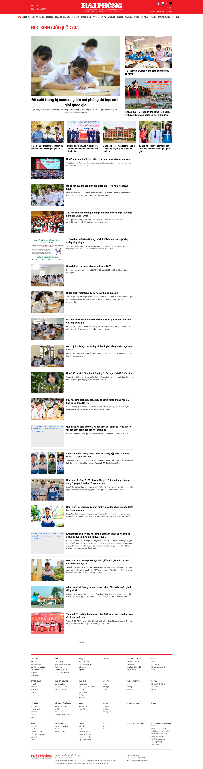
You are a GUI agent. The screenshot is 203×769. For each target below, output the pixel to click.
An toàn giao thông (85, 737)
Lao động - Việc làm (85, 664)
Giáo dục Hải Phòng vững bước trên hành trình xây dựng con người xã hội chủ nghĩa (147, 113)
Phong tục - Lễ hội (61, 706)
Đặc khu (129, 689)
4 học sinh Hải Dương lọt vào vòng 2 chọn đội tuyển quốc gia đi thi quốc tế (98, 589)
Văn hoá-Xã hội (60, 731)
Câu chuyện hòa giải (157, 736)
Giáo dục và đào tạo (133, 662)
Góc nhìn (49, 17)
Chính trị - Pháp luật (61, 726)
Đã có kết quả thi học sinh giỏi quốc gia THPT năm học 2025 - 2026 (98, 187)
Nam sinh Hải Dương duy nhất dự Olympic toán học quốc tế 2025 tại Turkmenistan (99, 508)
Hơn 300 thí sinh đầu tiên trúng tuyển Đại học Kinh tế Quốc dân (99, 373)
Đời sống (153, 17)
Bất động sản (86, 17)
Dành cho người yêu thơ (87, 687)
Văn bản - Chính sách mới (158, 728)
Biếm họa (82, 697)
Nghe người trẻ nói (85, 740)
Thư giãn (82, 695)
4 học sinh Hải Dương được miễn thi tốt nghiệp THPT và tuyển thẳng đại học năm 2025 (98, 455)
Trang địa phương (132, 17)
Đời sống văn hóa (60, 684)
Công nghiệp (59, 662)
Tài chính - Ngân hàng (62, 672)
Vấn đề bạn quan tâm (157, 739)
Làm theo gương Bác (38, 667)
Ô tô (104, 726)
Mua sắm (34, 712)
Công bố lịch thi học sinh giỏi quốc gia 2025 (88, 266)
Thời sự (81, 729)
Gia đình (34, 706)
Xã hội (41, 17)
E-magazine (160, 11)
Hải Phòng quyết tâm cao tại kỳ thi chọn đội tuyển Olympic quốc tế (47, 147)
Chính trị (26, 17)
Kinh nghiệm (107, 712)
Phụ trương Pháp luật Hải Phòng (160, 724)
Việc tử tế (82, 670)
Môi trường (82, 667)
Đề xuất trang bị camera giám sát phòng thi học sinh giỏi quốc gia (75, 102)
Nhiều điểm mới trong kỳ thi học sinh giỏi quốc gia (92, 292)
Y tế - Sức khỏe (84, 662)
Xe (103, 723)
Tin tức (33, 662)
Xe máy (105, 729)
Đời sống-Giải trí (84, 731)
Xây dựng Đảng (36, 664)
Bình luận (106, 687)
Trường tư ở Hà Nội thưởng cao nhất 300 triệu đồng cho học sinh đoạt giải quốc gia (99, 615)
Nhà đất (33, 684)
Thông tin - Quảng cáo (135, 723)
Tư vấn (152, 670)
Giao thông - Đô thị (61, 670)
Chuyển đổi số (131, 670)
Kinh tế (35, 17)
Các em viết (83, 692)
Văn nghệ (111, 17)
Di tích (57, 709)
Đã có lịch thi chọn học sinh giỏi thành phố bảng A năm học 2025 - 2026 (99, 348)
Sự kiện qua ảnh (133, 703)
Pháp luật (75, 17)
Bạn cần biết (154, 744)
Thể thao (144, 17)
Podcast (169, 11)
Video (152, 11)
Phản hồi (82, 709)
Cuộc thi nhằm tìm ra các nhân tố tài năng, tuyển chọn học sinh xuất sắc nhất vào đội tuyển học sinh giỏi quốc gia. (99, 354)
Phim (32, 740)
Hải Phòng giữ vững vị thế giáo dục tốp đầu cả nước (147, 72)
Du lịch (105, 703)
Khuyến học (130, 664)
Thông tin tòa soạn (133, 755)
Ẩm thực (34, 714)
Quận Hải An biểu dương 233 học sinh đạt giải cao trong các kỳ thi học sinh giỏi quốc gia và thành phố (98, 428)
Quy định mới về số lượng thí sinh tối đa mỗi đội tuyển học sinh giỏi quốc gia (97, 241)
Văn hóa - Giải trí (99, 17)
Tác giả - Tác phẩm (61, 687)
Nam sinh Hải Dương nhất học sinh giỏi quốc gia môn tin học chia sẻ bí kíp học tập (97, 562)
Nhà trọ (33, 692)
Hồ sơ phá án (154, 664)
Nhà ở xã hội (35, 689)
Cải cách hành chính (37, 670)
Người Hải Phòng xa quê (63, 714)
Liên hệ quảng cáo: (133, 760)
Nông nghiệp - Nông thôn (63, 664)
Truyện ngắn (83, 684)
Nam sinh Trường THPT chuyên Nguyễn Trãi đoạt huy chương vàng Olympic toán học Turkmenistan (98, 482)
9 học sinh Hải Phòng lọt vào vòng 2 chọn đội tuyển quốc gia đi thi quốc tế (119, 148)
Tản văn (81, 689)
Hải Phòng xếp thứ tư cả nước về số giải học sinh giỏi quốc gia (98, 158)
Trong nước (154, 687)
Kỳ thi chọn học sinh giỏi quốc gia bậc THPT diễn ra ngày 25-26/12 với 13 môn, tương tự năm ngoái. (98, 271)
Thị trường (58, 667)
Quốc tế (120, 17)
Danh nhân (58, 712)
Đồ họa (153, 703)
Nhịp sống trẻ (35, 709)
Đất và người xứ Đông (166, 17)
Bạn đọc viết (83, 706)
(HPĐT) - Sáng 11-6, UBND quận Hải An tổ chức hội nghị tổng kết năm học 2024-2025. (97, 433)
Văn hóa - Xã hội (36, 731)
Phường (129, 687)
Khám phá (106, 706)
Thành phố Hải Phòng (157, 684)
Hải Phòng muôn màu (38, 734)
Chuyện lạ (106, 709)
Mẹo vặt (34, 717)
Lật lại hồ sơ (35, 737)
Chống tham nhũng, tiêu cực (159, 667)
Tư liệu (105, 689)
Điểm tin (81, 726)
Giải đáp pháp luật (156, 742)
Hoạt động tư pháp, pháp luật (160, 731)
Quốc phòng (35, 675)
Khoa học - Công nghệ (134, 667)
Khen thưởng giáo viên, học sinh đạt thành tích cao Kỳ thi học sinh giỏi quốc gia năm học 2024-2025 (98, 535)
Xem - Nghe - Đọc (60, 689)
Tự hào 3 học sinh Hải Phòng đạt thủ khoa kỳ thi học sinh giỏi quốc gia (154, 148)
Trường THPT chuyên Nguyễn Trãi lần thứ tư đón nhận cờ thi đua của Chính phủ (82, 148)
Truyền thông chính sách (158, 734)
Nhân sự (34, 672)
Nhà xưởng (34, 687)
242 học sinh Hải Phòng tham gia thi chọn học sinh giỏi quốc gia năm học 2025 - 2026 (99, 214)
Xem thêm (82, 642)
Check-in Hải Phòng (85, 734)
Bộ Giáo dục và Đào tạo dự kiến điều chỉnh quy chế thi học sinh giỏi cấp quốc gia (98, 321)
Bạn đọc (179, 17)
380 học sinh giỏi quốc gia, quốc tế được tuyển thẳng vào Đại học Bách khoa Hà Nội (97, 401)
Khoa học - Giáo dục (62, 17)
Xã (127, 684)
